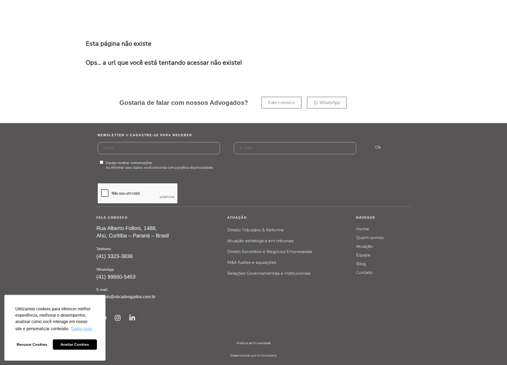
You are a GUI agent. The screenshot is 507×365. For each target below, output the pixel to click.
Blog (361, 263)
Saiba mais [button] (81, 328)
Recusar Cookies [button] (32, 344)
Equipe (363, 255)
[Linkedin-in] (132, 317)
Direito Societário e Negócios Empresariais (269, 251)
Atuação (364, 246)
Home (362, 228)
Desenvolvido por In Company (254, 355)
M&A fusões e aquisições (251, 262)
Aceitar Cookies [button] (74, 344)
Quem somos (369, 237)
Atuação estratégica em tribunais (260, 240)
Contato (364, 272)
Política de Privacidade (254, 343)
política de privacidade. (195, 167)
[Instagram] (117, 317)
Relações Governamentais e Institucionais (268, 273)
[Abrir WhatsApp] (494, 352)
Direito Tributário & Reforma (255, 229)
